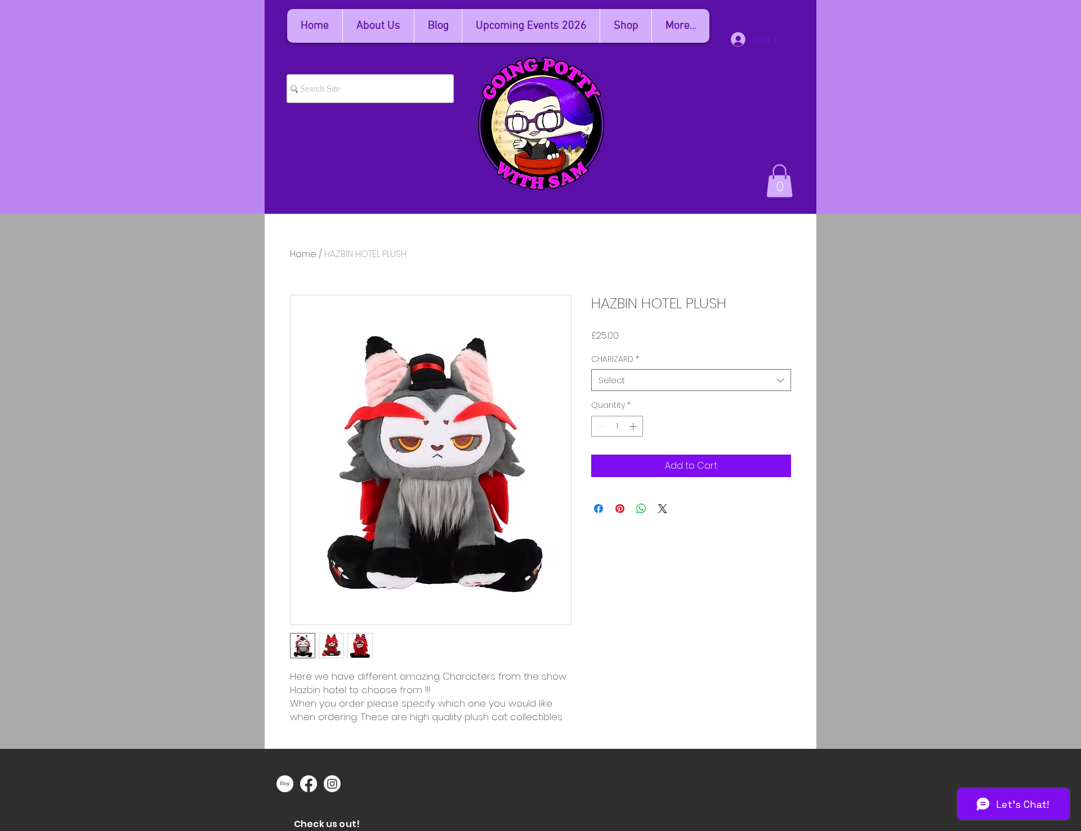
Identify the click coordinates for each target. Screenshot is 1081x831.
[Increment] (634, 426)
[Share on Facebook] (598, 508)
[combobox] (691, 380)
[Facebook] (308, 783)
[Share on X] (662, 508)
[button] (779, 180)
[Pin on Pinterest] (620, 508)
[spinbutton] (617, 426)
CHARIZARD (615, 359)
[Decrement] (600, 426)
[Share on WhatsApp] (641, 508)
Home (303, 254)
